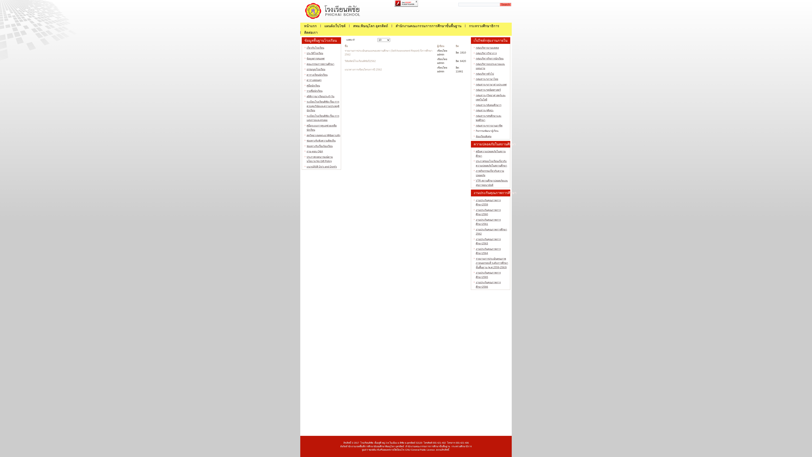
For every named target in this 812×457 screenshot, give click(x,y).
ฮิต (457, 46)
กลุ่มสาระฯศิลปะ (485, 110)
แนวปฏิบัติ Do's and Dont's (322, 166)
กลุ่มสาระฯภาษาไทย (487, 79)
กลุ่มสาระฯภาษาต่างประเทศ (491, 84)
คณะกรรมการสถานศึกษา (320, 64)
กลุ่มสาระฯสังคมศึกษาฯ (488, 105)
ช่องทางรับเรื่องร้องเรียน (320, 146)
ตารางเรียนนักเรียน (317, 74)
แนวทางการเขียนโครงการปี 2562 (363, 69)
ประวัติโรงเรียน (315, 53)
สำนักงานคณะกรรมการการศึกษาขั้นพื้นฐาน (428, 26)
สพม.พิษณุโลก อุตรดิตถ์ (370, 26)
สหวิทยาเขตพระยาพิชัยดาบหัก (323, 135)
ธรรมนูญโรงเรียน (316, 69)
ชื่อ (346, 46)
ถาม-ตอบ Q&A (315, 151)
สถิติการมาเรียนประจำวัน (320, 96)
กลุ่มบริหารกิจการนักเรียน (489, 58)
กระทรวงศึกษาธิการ (484, 26)
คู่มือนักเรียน (313, 85)
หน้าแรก (310, 26)
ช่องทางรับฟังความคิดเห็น (321, 140)
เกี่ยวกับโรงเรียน (315, 47)
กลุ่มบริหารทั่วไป (485, 73)
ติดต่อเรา (311, 32)
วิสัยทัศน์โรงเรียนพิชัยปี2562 (360, 61)
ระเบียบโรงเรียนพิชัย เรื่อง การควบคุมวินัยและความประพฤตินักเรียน (323, 106)
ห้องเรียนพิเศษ (483, 136)
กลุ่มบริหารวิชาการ (486, 53)
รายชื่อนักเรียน (314, 90)
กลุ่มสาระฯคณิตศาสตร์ (488, 89)
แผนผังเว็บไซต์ (335, 26)
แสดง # (350, 39)
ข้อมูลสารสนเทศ (316, 58)
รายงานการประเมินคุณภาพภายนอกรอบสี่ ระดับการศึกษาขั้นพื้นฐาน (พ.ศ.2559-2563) (492, 263)
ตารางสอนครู (314, 80)
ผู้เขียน (440, 46)
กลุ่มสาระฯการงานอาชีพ (489, 125)
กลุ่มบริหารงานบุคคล (487, 47)
